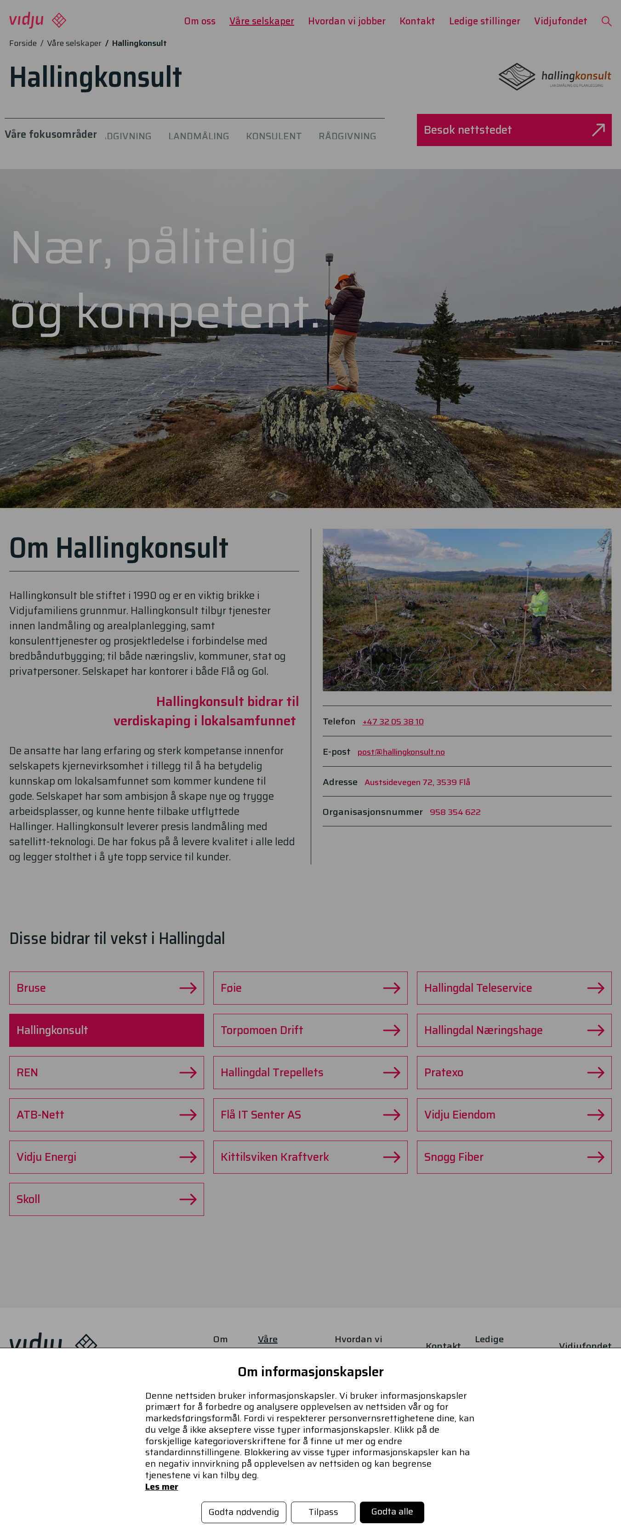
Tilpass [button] (323, 1512)
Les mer (161, 1487)
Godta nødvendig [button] (244, 1512)
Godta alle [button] (392, 1511)
